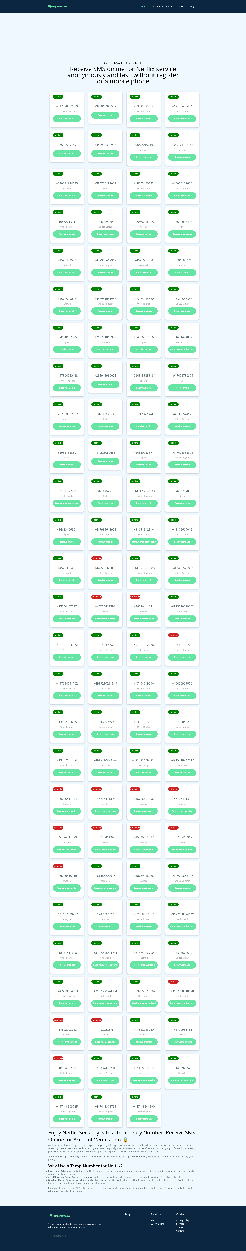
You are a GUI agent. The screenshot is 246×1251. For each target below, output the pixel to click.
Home (144, 6)
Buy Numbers (157, 1223)
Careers (180, 1230)
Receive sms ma (105, 349)
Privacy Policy (182, 1220)
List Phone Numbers (163, 6)
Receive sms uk (67, 118)
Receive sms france (182, 233)
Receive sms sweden (105, 618)
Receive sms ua (144, 157)
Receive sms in (182, 387)
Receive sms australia (105, 888)
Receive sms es (66, 349)
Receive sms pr (105, 926)
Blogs (192, 6)
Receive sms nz (105, 461)
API (152, 1220)
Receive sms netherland (182, 349)
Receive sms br (66, 464)
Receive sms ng (143, 387)
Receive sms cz (143, 233)
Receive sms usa (144, 118)
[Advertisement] (77, 43)
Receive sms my (67, 926)
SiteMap (180, 1227)
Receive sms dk (67, 272)
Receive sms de (182, 618)
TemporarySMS (59, 6)
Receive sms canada (67, 1041)
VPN (181, 6)
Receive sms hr (105, 115)
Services (180, 1223)
